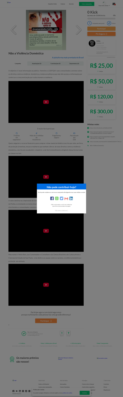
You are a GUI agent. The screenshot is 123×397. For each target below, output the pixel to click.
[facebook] (52, 198)
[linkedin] (70, 198)
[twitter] (60, 198)
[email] (65, 199)
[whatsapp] (56, 198)
